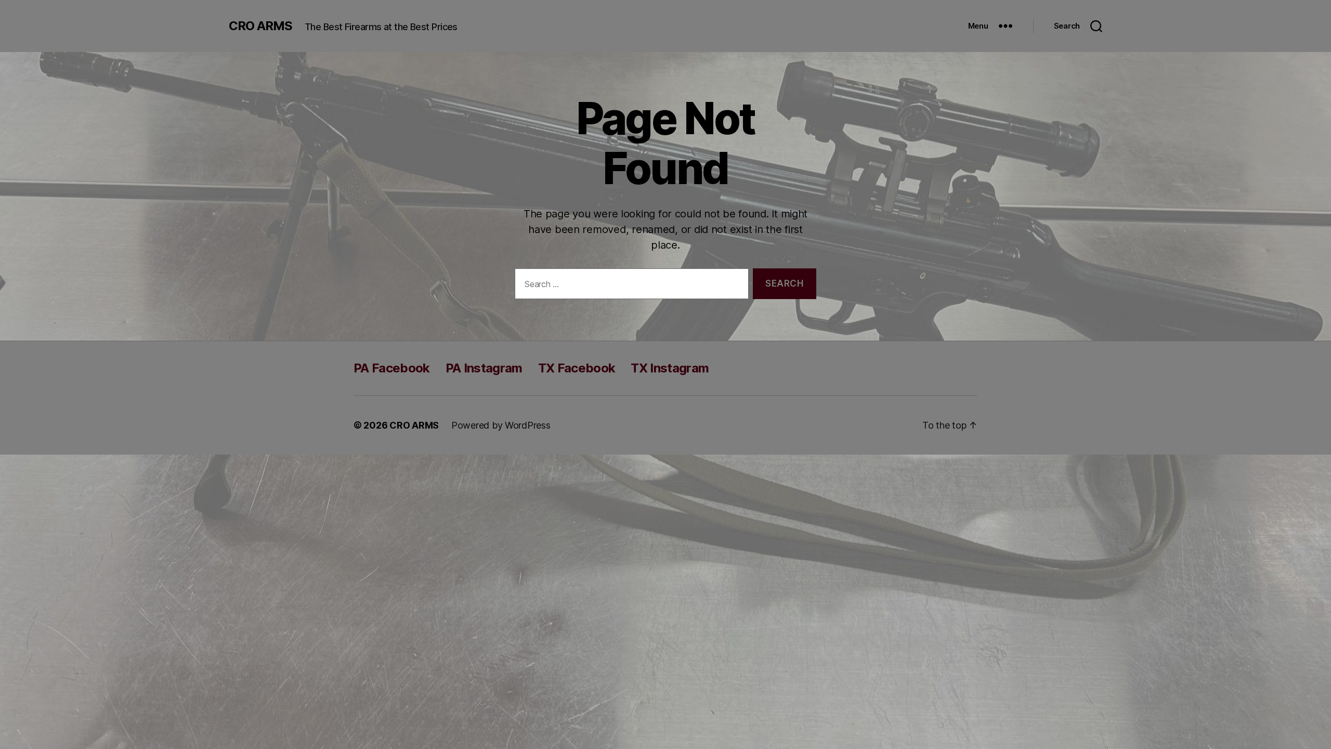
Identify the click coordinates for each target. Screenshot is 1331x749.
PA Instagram (484, 368)
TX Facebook (577, 368)
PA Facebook (392, 368)
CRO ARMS (260, 26)
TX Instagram (670, 368)
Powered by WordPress (501, 425)
